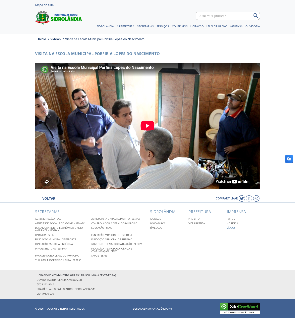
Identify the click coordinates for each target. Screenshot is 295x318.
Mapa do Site (44, 5)
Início (42, 39)
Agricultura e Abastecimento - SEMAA (115, 218)
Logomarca (157, 223)
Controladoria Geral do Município (114, 223)
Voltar (48, 198)
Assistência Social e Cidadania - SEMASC (59, 223)
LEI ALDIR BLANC (216, 26)
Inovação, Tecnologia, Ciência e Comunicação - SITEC (111, 250)
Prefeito (194, 218)
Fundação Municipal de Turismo (111, 239)
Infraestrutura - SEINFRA (51, 248)
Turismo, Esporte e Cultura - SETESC (58, 260)
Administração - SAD (48, 218)
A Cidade (155, 218)
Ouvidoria (252, 26)
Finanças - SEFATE (45, 235)
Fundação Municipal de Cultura (111, 235)
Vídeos (55, 39)
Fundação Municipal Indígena (54, 244)
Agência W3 (164, 308)
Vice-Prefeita (196, 223)
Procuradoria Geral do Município (57, 255)
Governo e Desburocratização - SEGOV (116, 244)
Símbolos (156, 227)
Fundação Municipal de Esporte (55, 239)
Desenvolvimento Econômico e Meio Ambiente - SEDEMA (59, 229)
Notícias (232, 223)
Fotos (231, 218)
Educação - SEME (101, 227)
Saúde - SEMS (99, 255)
